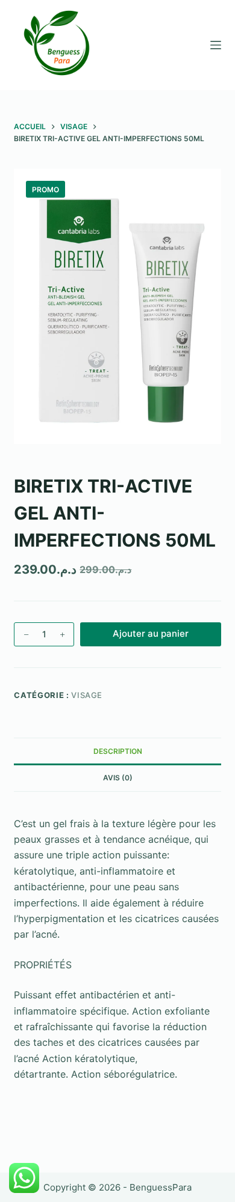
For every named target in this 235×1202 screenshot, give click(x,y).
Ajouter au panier (151, 633)
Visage (86, 695)
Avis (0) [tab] (118, 777)
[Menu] (215, 45)
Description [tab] (117, 751)
